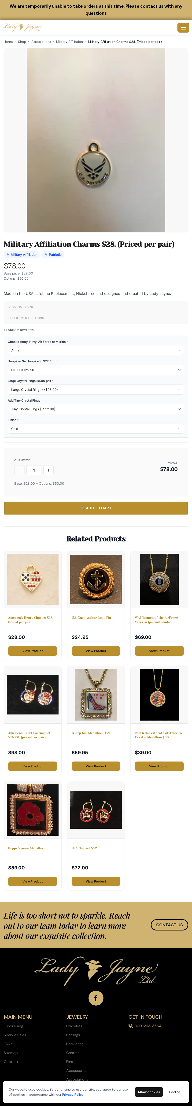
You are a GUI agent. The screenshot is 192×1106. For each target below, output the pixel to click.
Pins (69, 1061)
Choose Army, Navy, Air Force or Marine (38, 342)
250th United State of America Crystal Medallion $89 (158, 735)
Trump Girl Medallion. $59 (91, 733)
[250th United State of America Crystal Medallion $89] (159, 694)
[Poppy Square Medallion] (32, 810)
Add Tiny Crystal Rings (25, 400)
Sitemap (11, 1052)
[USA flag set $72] (96, 810)
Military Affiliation (69, 42)
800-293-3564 (148, 1025)
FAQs (8, 1043)
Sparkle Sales (15, 1035)
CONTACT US (169, 925)
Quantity (22, 460)
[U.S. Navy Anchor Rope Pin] (96, 579)
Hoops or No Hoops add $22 (29, 361)
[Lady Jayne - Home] (89, 27)
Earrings (73, 1035)
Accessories (76, 1070)
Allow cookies (149, 1092)
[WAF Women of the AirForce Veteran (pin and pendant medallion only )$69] (159, 579)
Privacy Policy (73, 1094)
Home (8, 42)
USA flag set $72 (84, 848)
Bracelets (74, 1026)
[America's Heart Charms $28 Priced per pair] (32, 579)
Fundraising (13, 1026)
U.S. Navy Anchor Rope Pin (91, 617)
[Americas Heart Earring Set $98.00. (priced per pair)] (32, 694)
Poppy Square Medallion (26, 848)
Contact (11, 1061)
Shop (22, 42)
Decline (174, 1092)
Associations (41, 42)
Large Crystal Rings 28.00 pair (31, 381)
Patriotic (55, 254)
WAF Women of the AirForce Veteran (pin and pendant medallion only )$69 (156, 620)
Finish (13, 420)
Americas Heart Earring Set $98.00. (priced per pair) (29, 735)
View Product (32, 651)
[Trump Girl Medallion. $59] (96, 694)
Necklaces (75, 1043)
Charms (72, 1052)
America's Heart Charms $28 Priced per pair (30, 620)
